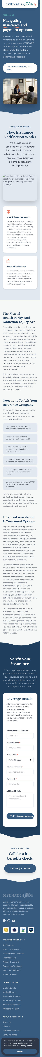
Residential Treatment (12, 996)
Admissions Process (11, 1030)
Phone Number (13, 743)
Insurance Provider (15, 767)
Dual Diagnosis (9, 958)
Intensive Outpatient (11, 1004)
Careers (6, 1026)
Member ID (12, 779)
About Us (7, 1022)
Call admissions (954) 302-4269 (19, 68)
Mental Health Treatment (13, 953)
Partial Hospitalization (12, 1000)
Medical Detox (9, 992)
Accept (20, 1051)
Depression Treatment (12, 966)
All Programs (8, 945)
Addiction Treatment (12, 949)
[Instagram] (8, 920)
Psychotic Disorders (11, 970)
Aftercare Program (11, 1009)
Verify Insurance (10, 1035)
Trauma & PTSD (10, 974)
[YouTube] (13, 920)
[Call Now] (35, 4)
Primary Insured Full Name (18, 731)
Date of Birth (12, 755)
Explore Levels (9, 988)
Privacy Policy (26, 1046)
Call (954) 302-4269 (20, 868)
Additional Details (14, 791)
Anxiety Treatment (11, 962)
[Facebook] (4, 920)
